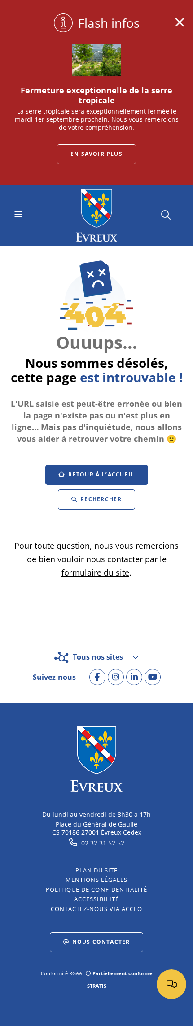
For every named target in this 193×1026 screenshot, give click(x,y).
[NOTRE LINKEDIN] (134, 677)
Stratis (96, 985)
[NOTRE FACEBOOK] (97, 677)
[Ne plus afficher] (180, 22)
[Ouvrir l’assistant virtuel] (171, 984)
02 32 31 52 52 (102, 843)
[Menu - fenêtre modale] (18, 215)
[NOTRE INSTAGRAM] (116, 677)
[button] (166, 214)
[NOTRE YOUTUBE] (153, 677)
